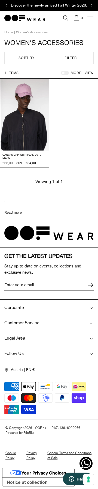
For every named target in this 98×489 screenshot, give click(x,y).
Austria (17, 369)
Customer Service (21, 322)
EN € (30, 369)
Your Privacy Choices (43, 473)
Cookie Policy (10, 455)
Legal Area (14, 337)
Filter (71, 58)
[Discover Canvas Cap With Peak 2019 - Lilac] (24, 115)
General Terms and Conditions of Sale (69, 455)
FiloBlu (28, 433)
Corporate (14, 307)
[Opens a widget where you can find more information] (78, 479)
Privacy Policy (31, 455)
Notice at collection (27, 482)
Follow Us (14, 353)
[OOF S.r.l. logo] (24, 18)
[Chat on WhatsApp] (86, 463)
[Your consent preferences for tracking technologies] (88, 479)
